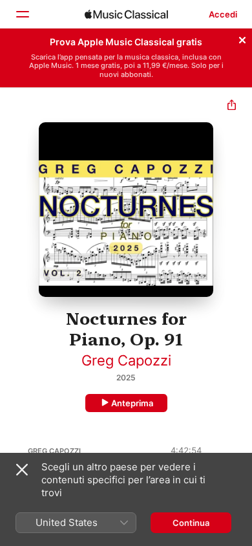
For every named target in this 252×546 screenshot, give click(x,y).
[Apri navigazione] (22, 14)
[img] (126, 14)
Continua (191, 523)
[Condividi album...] (231, 106)
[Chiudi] (242, 38)
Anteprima (132, 403)
